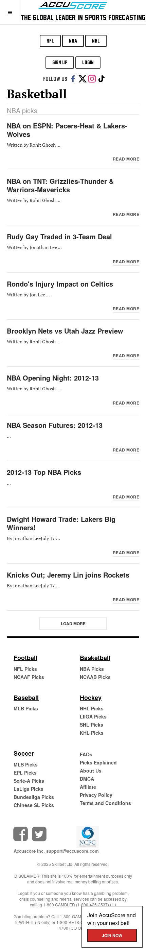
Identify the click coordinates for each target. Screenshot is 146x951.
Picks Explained (98, 762)
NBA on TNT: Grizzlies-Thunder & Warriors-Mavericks (60, 185)
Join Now (112, 935)
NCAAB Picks (95, 677)
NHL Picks (92, 708)
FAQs (86, 754)
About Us (91, 770)
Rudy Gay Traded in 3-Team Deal (59, 236)
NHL (96, 41)
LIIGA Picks (93, 716)
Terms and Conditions (105, 803)
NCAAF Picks (29, 677)
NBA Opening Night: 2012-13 (53, 378)
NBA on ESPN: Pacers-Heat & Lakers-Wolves (67, 130)
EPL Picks (25, 772)
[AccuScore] (73, 4)
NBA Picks (92, 668)
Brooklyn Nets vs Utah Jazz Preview (65, 331)
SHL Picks (91, 724)
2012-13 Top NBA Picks (44, 472)
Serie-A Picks (29, 780)
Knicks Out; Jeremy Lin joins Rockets (68, 575)
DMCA (87, 778)
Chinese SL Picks (34, 805)
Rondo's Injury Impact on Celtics (60, 284)
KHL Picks (92, 732)
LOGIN (88, 62)
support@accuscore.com (72, 851)
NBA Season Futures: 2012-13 (55, 425)
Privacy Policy (96, 794)
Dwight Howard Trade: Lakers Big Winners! (61, 523)
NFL (50, 41)
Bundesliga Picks (34, 797)
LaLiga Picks (28, 788)
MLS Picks (26, 764)
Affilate (88, 786)
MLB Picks (26, 708)
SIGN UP (59, 62)
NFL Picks (25, 668)
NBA (73, 41)
